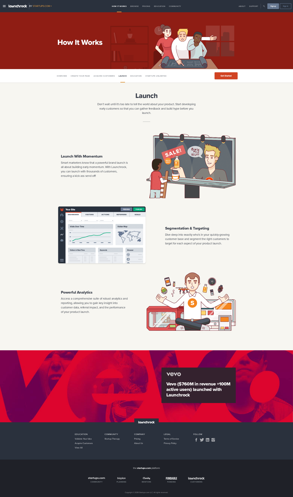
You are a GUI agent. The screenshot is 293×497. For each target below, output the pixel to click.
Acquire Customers (104, 76)
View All (78, 447)
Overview (62, 76)
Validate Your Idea (83, 438)
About (242, 6)
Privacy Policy (170, 443)
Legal (167, 434)
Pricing (146, 6)
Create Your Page (80, 76)
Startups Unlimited (156, 76)
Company (139, 434)
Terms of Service (171, 438)
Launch (123, 76)
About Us (138, 443)
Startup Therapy (112, 438)
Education (159, 6)
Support (253, 6)
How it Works (119, 6)
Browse (134, 6)
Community (175, 6)
